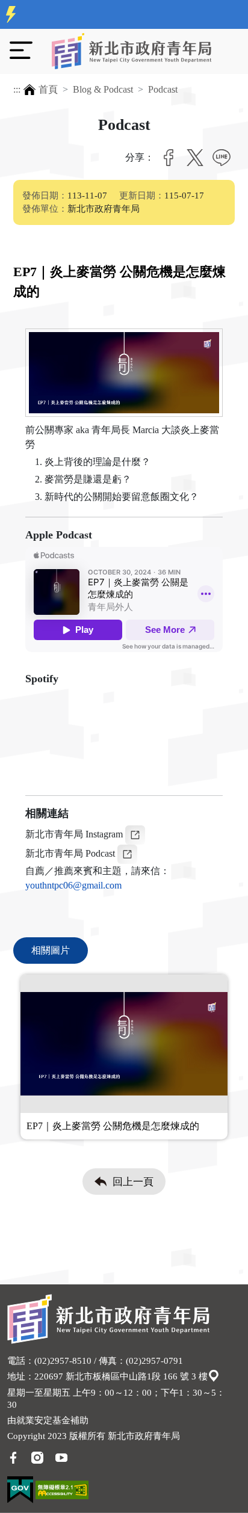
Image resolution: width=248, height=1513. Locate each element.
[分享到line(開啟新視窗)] (221, 158)
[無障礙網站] (62, 1489)
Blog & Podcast (103, 89)
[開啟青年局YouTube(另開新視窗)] (61, 1456)
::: (16, 89)
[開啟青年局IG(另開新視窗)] (37, 1456)
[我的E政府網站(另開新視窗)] (20, 1489)
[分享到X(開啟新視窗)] (195, 158)
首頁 (48, 89)
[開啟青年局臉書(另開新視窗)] (13, 1456)
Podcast (163, 89)
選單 (21, 50)
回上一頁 (133, 1182)
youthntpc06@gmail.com (73, 885)
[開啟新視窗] (135, 833)
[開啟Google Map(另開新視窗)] (214, 1375)
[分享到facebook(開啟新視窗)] (169, 158)
